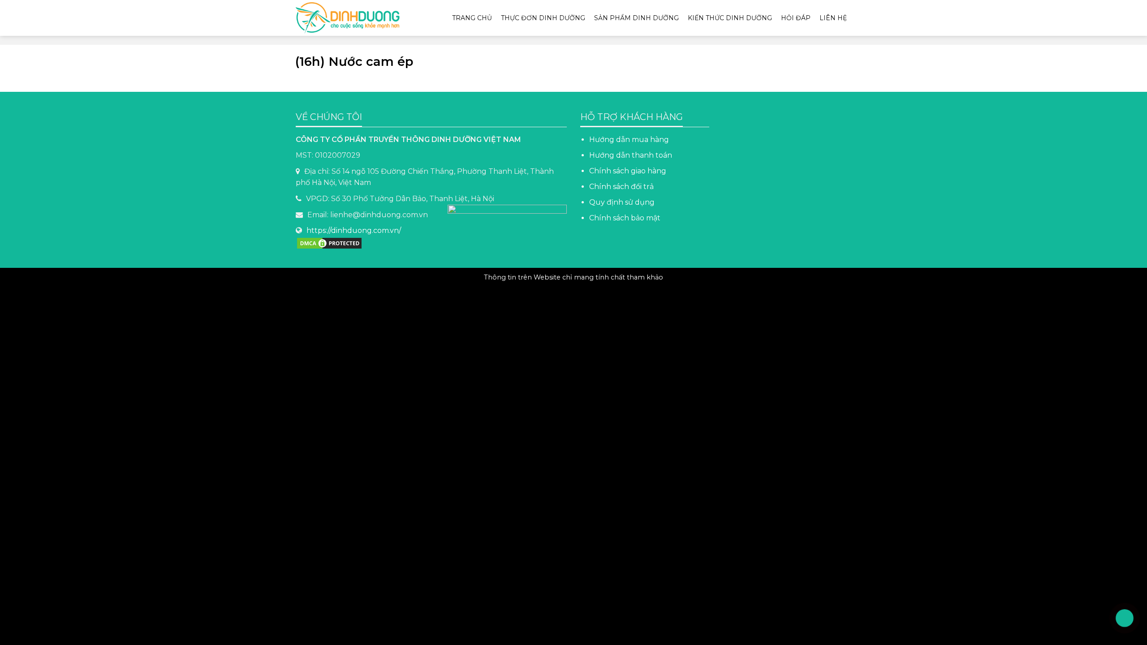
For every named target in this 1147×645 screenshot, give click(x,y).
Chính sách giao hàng (627, 171)
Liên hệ (833, 18)
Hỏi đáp (796, 18)
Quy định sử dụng (622, 202)
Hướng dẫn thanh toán (630, 155)
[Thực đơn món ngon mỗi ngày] (352, 18)
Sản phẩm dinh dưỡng (636, 18)
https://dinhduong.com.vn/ (353, 230)
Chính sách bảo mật (625, 218)
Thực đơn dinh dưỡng (543, 18)
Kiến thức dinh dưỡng (730, 18)
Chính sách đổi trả (621, 186)
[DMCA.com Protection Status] (329, 242)
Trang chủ (472, 18)
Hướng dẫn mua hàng (629, 139)
